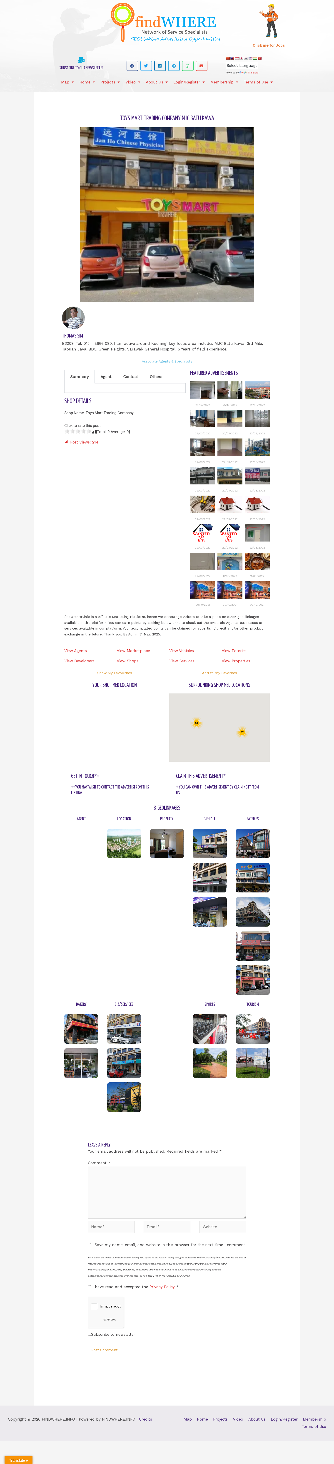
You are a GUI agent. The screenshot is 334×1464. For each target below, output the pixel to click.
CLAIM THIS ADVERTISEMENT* (201, 776)
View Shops (127, 661)
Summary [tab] (79, 376)
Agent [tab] (106, 376)
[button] (132, 66)
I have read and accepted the (135, 1287)
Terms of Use (256, 82)
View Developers (79, 661)
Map (65, 82)
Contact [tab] (130, 376)
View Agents (75, 650)
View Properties (236, 661)
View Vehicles (181, 650)
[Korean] (246, 58)
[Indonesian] (237, 58)
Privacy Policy (163, 1287)
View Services (181, 661)
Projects (108, 82)
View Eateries (234, 650)
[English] (232, 58)
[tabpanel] (125, 388)
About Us (154, 82)
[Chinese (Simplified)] (228, 58)
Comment (99, 1163)
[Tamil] (255, 58)
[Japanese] (241, 58)
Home (85, 82)
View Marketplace (133, 650)
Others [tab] (156, 376)
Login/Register (186, 82)
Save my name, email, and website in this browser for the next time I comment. (170, 1244)
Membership (222, 82)
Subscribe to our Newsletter (81, 68)
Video (130, 82)
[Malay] (250, 58)
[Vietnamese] (259, 58)
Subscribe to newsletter (113, 1334)
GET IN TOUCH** (85, 776)
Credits (145, 1419)
